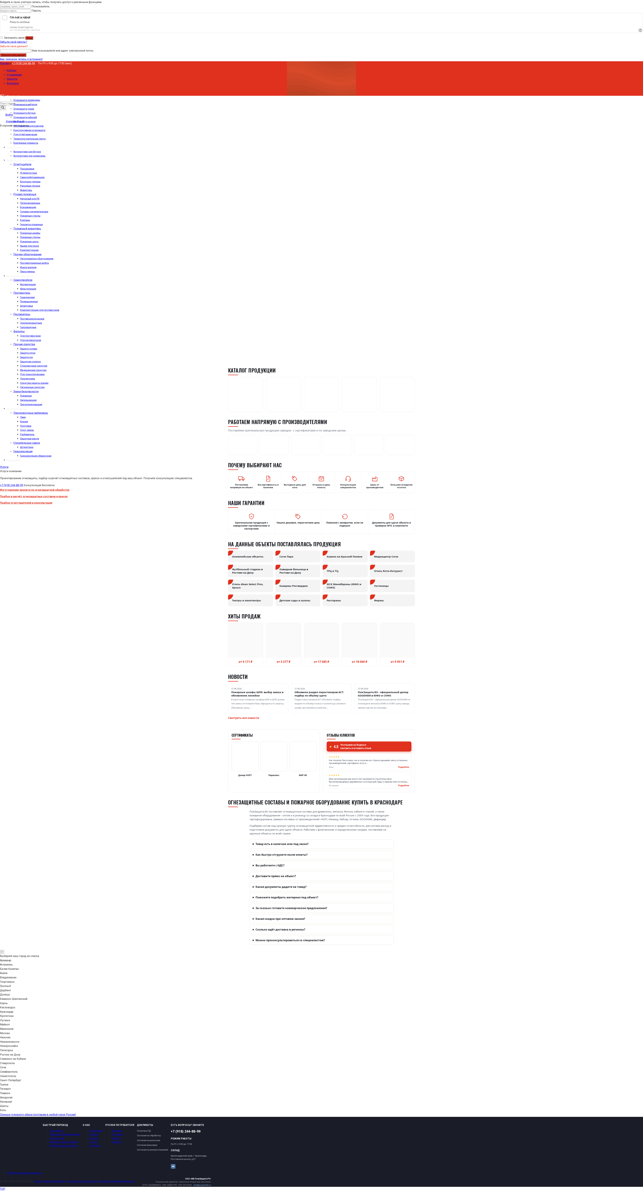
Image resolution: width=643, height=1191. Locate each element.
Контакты (94, 1145)
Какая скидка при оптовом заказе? (280, 919)
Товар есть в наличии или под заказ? (282, 844)
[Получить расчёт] (79, 274)
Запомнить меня (14, 37)
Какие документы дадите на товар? (281, 887)
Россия (5, 63)
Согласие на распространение (152, 1149)
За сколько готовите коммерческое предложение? (291, 908)
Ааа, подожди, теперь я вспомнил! (21, 59)
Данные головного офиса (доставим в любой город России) (38, 1114)
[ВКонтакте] (173, 1166)
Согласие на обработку (149, 1135)
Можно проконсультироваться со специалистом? (290, 940)
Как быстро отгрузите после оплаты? (282, 855)
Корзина (116, 1142)
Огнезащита (56, 1130)
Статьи (93, 1142)
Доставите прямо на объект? (276, 876)
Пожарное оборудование (64, 1142)
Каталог (12, 70)
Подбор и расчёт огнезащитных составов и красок (34, 496)
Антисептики (57, 1138)
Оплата (116, 1138)
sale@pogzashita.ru (202, 1185)
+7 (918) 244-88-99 (23, 63)
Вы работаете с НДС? (270, 865)
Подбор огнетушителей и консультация (26, 502)
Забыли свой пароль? (13, 42)
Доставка (117, 1134)
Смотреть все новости (243, 718)
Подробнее (403, 767)
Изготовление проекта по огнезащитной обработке (34, 490)
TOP (2, 1188)
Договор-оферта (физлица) (49, 1181)
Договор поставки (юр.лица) (82, 1181)
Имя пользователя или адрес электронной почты (62, 50)
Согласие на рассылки (148, 1140)
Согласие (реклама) (147, 1145)
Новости (94, 1138)
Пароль (36, 10)
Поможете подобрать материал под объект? (287, 897)
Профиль (117, 1130)
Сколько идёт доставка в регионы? (280, 929)
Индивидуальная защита (64, 1145)
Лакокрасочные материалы (65, 1134)
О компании (95, 1130)
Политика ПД (144, 1131)
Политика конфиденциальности (24, 1173)
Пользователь (41, 6)
